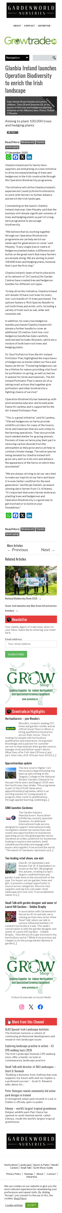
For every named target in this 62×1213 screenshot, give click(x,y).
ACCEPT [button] (31, 1205)
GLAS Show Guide (43, 1167)
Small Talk (26, 1167)
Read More (20, 1198)
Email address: (13, 639)
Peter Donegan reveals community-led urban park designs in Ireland (30, 1093)
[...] (54, 755)
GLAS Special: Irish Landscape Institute (27, 1029)
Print (11, 132)
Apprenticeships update (18, 763)
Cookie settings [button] (14, 1205)
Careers (14, 1167)
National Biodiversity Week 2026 (21, 598)
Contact (29, 26)
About (17, 26)
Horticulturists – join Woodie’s (22, 718)
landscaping (12, 147)
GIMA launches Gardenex (19, 808)
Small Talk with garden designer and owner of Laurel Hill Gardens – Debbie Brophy (31, 905)
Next (48, 549)
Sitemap (28, 1173)
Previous (17, 549)
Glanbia (40, 142)
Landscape (25, 1164)
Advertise (44, 26)
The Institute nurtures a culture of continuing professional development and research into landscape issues (30, 1036)
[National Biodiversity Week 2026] (31, 594)
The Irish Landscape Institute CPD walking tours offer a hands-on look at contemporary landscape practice (30, 1057)
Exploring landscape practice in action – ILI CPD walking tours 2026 (29, 1048)
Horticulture (11, 1164)
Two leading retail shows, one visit (24, 858)
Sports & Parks (41, 1164)
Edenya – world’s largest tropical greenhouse (30, 1108)
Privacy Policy (13, 1173)
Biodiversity (27, 142)
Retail (54, 1164)
